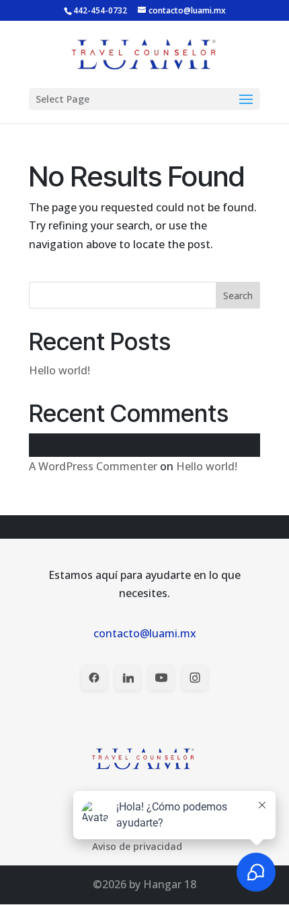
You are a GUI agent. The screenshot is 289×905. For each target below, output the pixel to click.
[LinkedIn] (127, 677)
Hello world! (59, 370)
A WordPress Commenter (93, 466)
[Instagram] (195, 677)
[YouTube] (161, 677)
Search (238, 295)
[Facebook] (94, 677)
